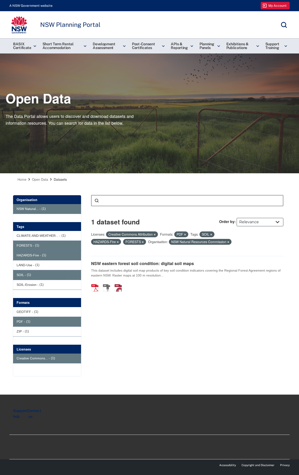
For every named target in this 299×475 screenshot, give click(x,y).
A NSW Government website (31, 5)
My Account (277, 5)
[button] (24, 46)
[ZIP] (108, 283)
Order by (227, 221)
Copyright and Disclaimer (258, 465)
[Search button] (96, 200)
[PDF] (96, 283)
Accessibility (227, 465)
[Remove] (155, 234)
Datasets (60, 179)
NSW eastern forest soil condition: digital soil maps (142, 263)
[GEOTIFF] (119, 283)
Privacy (285, 465)
